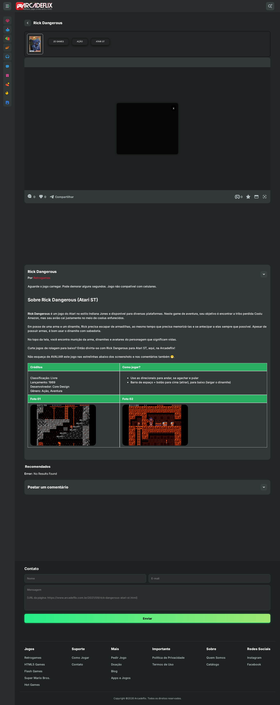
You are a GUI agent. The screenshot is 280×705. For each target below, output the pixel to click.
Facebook (254, 664)
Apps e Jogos (121, 678)
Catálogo (212, 664)
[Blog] (7, 84)
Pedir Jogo (118, 657)
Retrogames (41, 277)
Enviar (147, 618)
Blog (114, 671)
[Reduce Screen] (256, 197)
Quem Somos (215, 657)
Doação (116, 664)
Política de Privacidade (168, 657)
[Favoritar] (248, 197)
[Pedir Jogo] (7, 66)
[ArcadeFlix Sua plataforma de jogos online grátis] (33, 6)
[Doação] (7, 75)
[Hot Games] (7, 93)
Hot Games (32, 684)
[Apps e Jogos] (7, 102)
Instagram (254, 657)
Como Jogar (80, 657)
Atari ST (100, 41)
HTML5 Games (34, 664)
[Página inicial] (27, 23)
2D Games (58, 41)
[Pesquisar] (270, 6)
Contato (77, 664)
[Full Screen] (264, 197)
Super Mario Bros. (37, 678)
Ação (80, 41)
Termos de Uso (163, 664)
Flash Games (33, 671)
